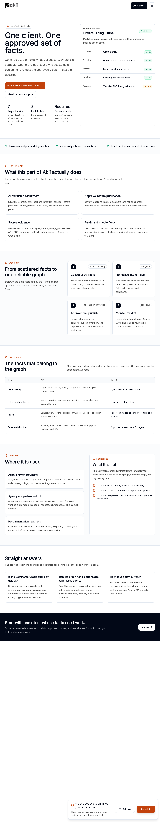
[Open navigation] (152, 5)
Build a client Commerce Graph (23, 85)
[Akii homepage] (11, 5)
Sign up (141, 5)
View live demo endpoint (20, 94)
